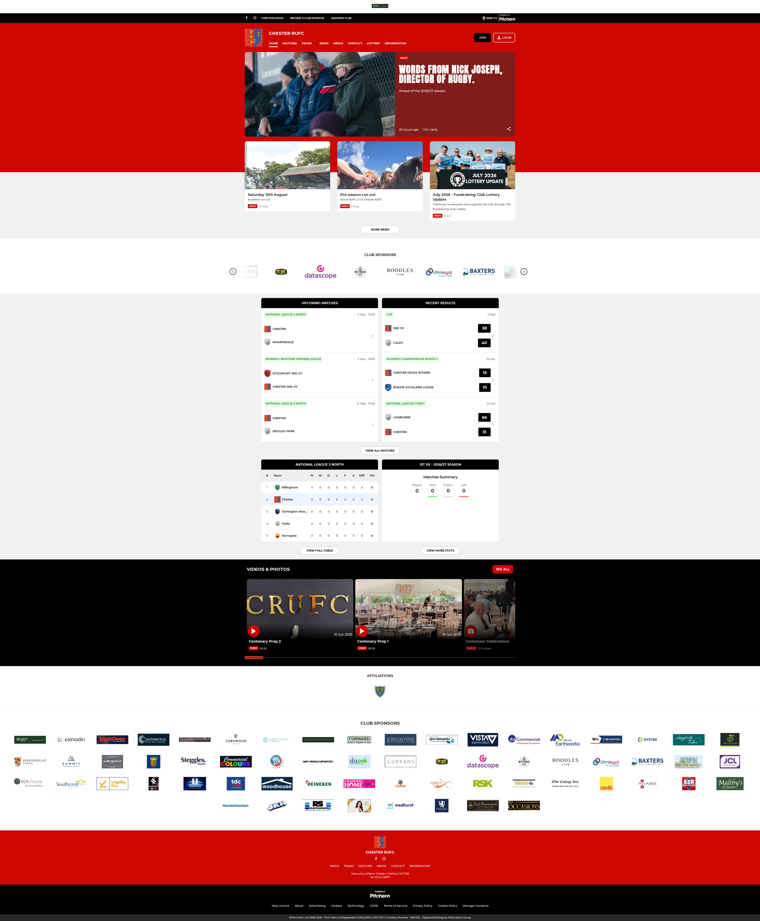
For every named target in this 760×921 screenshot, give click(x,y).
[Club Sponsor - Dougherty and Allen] (689, 740)
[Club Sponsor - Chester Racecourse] (153, 762)
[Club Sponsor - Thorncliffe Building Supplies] (524, 784)
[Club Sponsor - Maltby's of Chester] (730, 784)
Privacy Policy (422, 906)
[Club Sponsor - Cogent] (442, 784)
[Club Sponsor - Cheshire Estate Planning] (359, 806)
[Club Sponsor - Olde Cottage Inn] (565, 784)
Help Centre (280, 906)
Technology (356, 906)
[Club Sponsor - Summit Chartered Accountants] (71, 762)
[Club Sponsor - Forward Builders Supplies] (359, 740)
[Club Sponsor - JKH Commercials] (277, 806)
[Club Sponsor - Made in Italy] (112, 762)
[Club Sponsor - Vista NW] (483, 740)
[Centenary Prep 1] (408, 609)
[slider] (254, 657)
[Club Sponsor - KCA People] (30, 784)
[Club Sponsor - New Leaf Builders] (730, 740)
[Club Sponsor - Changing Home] (359, 784)
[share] (508, 129)
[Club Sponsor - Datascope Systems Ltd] (320, 272)
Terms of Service (395, 906)
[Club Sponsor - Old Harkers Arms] (195, 740)
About (299, 906)
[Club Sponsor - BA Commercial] (524, 740)
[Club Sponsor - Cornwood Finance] (236, 740)
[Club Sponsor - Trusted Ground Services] (281, 272)
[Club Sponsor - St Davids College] (442, 806)
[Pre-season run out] (380, 165)
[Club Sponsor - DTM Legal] (439, 272)
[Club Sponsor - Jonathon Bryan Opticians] (318, 740)
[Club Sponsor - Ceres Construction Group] (400, 784)
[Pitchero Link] (507, 19)
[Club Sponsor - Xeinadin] (71, 740)
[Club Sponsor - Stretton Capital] (153, 784)
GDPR (374, 906)
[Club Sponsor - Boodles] (400, 272)
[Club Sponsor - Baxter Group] (479, 272)
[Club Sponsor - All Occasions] (524, 806)
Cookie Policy (447, 906)
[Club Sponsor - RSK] (483, 784)
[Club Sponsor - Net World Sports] (318, 762)
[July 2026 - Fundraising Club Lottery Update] (472, 165)
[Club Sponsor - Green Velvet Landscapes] (689, 762)
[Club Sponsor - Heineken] (318, 784)
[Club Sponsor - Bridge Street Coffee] (277, 740)
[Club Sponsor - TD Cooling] (236, 784)
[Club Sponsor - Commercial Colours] (236, 762)
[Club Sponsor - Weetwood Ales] (360, 272)
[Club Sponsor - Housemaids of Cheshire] (483, 806)
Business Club (341, 18)
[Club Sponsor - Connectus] (153, 740)
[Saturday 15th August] (287, 165)
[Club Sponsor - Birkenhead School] (30, 762)
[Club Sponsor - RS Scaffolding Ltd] (318, 806)
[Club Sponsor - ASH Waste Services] (689, 784)
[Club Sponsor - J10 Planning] (277, 762)
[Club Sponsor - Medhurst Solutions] (400, 806)
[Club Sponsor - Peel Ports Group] (647, 784)
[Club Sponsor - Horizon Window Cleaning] (195, 784)
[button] (273, 43)
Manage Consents (475, 906)
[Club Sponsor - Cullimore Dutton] (380, 6)
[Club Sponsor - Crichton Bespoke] (400, 740)
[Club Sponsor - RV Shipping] (606, 740)
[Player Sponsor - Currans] (400, 762)
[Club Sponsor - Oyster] (647, 740)
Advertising (317, 906)
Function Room (272, 18)
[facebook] (246, 18)
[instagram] (255, 18)
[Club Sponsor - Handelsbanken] (236, 806)
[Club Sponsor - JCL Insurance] (730, 762)
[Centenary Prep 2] (300, 609)
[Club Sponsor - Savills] (606, 784)
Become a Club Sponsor (307, 18)
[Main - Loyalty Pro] (112, 784)
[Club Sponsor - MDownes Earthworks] (565, 740)
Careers (336, 906)
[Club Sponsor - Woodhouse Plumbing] (277, 784)
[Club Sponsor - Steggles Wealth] (195, 762)
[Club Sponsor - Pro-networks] (442, 740)
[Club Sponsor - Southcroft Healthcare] (71, 784)
